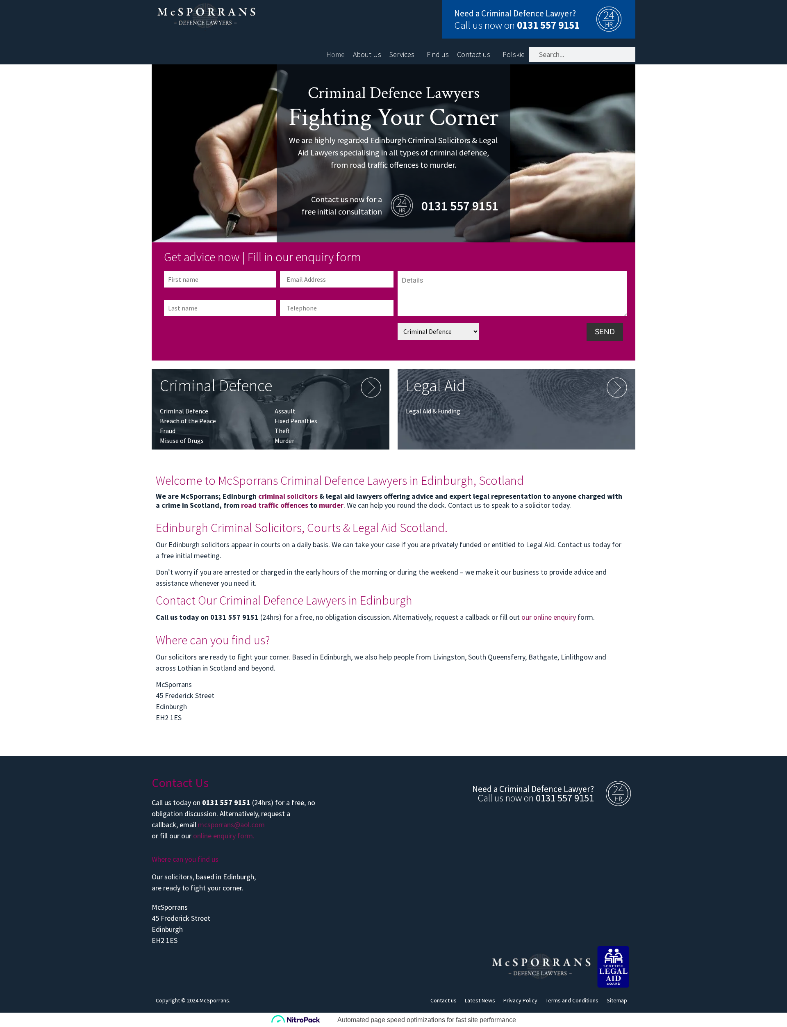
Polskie (514, 54)
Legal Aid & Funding (433, 411)
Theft (282, 431)
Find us (438, 54)
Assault (285, 411)
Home (335, 54)
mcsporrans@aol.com (231, 824)
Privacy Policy (520, 1000)
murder (331, 505)
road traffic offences (274, 505)
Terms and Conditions (572, 1000)
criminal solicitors (288, 496)
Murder (284, 440)
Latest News (480, 1000)
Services (401, 54)
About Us (367, 54)
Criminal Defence (184, 411)
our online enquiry (548, 617)
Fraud (167, 431)
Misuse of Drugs (182, 440)
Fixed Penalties (296, 421)
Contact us (473, 54)
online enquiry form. (224, 835)
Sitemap (617, 1000)
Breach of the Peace (188, 421)
